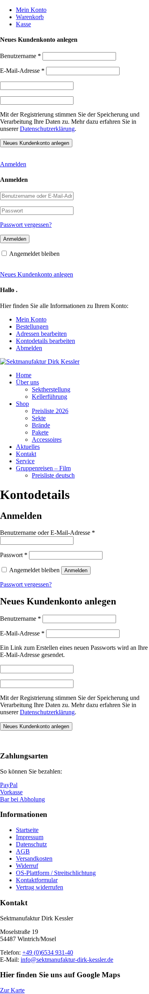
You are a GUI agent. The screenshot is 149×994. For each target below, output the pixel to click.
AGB (23, 851)
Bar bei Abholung (22, 799)
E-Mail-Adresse (22, 70)
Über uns (27, 382)
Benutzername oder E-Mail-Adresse (47, 532)
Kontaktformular (37, 880)
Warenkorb (30, 17)
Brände (41, 425)
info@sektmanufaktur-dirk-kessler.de (67, 959)
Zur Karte (12, 990)
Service (25, 461)
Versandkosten (34, 858)
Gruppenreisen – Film (43, 468)
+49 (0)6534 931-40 (47, 952)
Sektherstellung (51, 389)
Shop (22, 403)
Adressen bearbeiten (41, 333)
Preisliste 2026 (50, 410)
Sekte (39, 418)
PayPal (8, 785)
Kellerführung (49, 396)
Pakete (40, 432)
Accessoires (47, 439)
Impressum (29, 837)
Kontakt (26, 453)
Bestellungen (32, 326)
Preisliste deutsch (53, 475)
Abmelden (29, 348)
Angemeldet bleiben (34, 253)
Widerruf (27, 865)
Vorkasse (11, 792)
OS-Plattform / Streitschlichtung (56, 872)
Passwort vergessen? (26, 224)
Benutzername (20, 56)
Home (23, 375)
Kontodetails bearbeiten (45, 340)
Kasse (23, 24)
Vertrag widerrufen (39, 887)
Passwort (13, 555)
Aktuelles (28, 446)
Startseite (27, 829)
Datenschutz (31, 844)
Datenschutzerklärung (47, 128)
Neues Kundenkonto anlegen (36, 274)
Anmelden (13, 164)
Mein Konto (31, 9)
